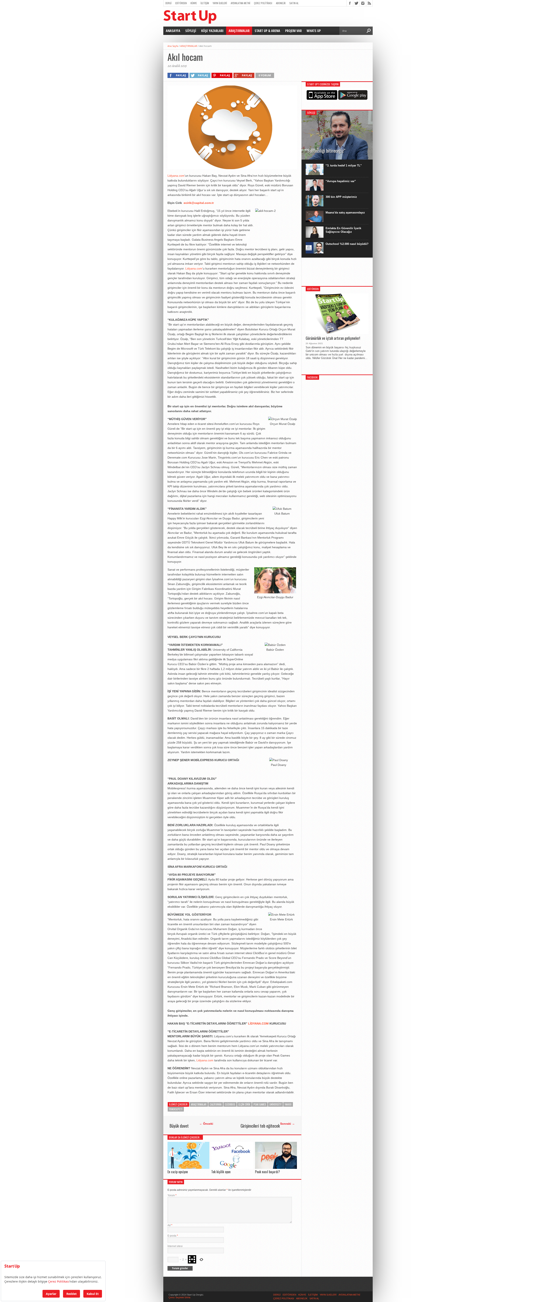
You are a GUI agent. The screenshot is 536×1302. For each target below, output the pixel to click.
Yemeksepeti (175, 1109)
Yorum (172, 1195)
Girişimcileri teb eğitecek (260, 1125)
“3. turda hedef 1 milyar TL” (344, 165)
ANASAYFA (173, 30)
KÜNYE (194, 3)
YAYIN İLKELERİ (220, 3)
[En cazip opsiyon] (188, 1167)
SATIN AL (294, 3)
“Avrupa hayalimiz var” (341, 181)
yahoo (288, 1104)
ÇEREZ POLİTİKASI (263, 3)
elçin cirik (244, 1104)
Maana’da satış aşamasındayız (345, 212)
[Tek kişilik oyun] (232, 1167)
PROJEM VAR (293, 30)
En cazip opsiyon (178, 1171)
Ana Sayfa (173, 45)
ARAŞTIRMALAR (239, 30)
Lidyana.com (176, 175)
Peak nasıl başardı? (267, 1171)
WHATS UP (314, 30)
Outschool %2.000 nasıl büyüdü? (347, 243)
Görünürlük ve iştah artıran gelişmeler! (333, 338)
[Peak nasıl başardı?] (276, 1167)
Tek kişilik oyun (221, 1171)
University (275, 1104)
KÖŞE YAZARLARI (212, 30)
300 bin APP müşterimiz (341, 196)
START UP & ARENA (267, 30)
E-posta (173, 1235)
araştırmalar (198, 1104)
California (216, 1104)
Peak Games (260, 1104)
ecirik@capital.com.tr (199, 202)
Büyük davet (179, 1125)
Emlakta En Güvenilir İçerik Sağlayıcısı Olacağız (343, 230)
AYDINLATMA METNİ (240, 3)
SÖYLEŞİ (190, 30)
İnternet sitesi (175, 1246)
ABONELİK (281, 3)
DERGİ (168, 3)
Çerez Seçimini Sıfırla (179, 1297)
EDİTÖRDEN (181, 3)
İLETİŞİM (205, 3)
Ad (170, 1225)
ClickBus (230, 1104)
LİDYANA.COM (258, 1023)
